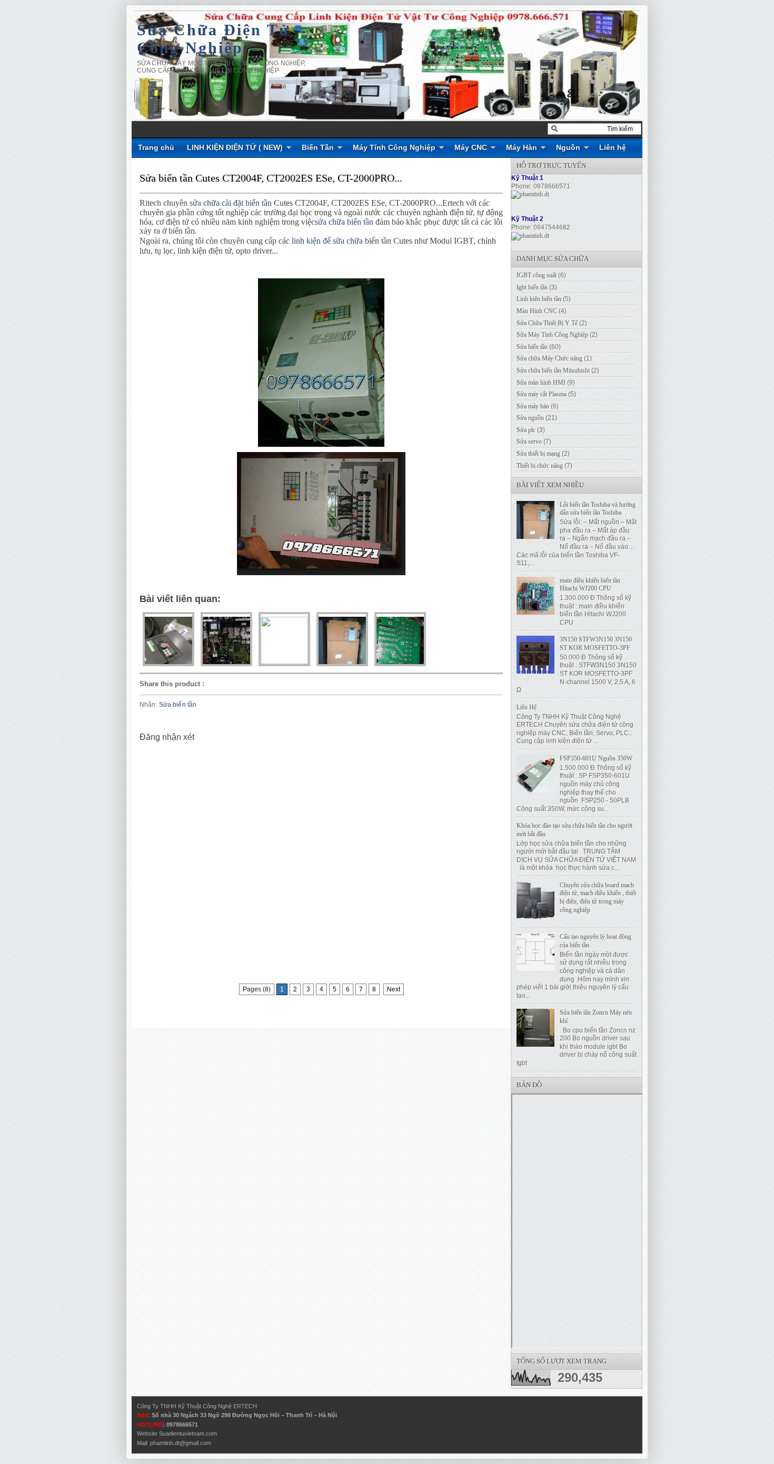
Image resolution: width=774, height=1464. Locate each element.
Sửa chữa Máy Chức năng (549, 358)
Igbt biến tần (532, 287)
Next (393, 989)
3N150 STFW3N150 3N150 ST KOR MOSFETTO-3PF (596, 643)
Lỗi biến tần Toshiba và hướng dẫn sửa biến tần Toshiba (598, 509)
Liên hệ (612, 147)
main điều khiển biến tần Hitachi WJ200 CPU (590, 585)
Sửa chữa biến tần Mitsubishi (553, 370)
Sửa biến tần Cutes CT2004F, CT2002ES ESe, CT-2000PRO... (271, 178)
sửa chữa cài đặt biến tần (231, 202)
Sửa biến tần (177, 704)
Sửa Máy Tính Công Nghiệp (552, 334)
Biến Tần (318, 147)
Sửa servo (529, 441)
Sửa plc (526, 430)
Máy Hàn (521, 147)
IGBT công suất (537, 275)
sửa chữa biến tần (344, 221)
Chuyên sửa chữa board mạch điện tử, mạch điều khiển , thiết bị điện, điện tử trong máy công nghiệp (598, 897)
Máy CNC (470, 147)
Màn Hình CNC (537, 311)
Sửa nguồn (530, 418)
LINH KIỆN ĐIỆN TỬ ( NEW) (235, 147)
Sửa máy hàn (533, 406)
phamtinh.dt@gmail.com (180, 1443)
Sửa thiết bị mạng (538, 453)
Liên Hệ (527, 707)
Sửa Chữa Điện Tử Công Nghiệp (213, 38)
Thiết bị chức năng (540, 465)
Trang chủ (156, 147)
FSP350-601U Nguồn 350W (596, 758)
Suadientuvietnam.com (188, 1433)
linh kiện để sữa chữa (327, 240)
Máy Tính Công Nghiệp (394, 147)
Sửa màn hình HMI (541, 382)
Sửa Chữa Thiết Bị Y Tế (547, 323)
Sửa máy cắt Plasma (542, 394)
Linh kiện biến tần (539, 299)
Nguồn (568, 147)
